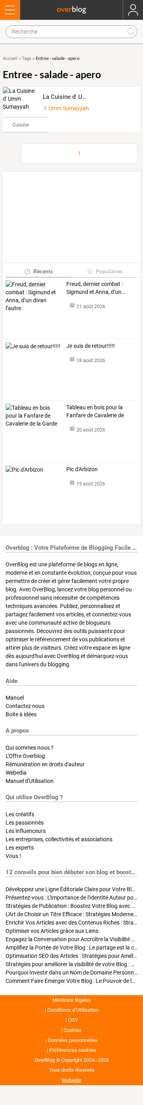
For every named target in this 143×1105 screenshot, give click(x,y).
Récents (43, 271)
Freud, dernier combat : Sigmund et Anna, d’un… (95, 288)
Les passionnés (25, 822)
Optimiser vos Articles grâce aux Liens (52, 931)
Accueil (10, 58)
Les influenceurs (26, 831)
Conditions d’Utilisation (73, 1010)
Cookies (73, 1030)
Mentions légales (71, 1000)
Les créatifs (20, 814)
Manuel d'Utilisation (30, 781)
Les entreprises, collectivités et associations (59, 839)
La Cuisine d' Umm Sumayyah (82, 96)
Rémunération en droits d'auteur (45, 764)
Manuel (15, 697)
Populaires (109, 271)
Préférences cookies (72, 1050)
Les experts (20, 847)
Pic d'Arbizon (82, 469)
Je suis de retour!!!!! (90, 346)
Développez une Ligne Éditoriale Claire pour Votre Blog (72, 889)
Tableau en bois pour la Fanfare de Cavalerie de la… (95, 411)
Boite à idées (21, 714)
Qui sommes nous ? (30, 747)
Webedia (16, 772)
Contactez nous (25, 706)
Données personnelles (73, 1040)
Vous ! (13, 856)
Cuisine (20, 125)
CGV (73, 1020)
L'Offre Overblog (25, 756)
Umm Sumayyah (68, 108)
